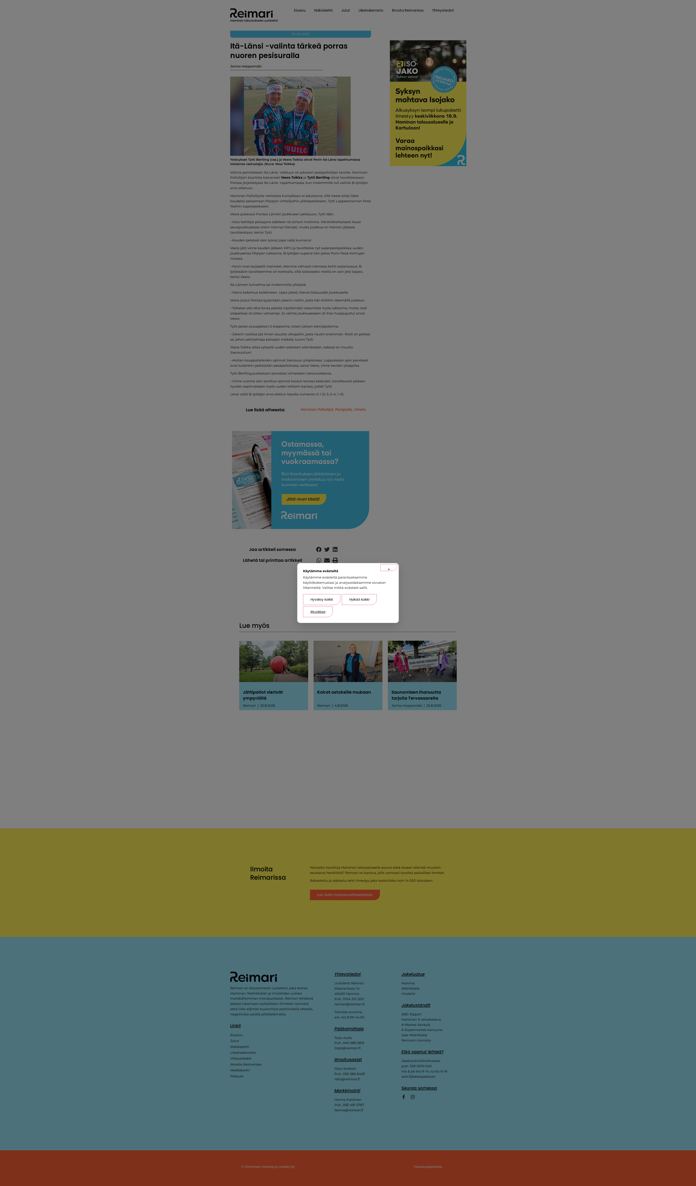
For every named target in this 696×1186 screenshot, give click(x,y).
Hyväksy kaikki (321, 599)
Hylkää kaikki (359, 599)
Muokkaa (317, 612)
